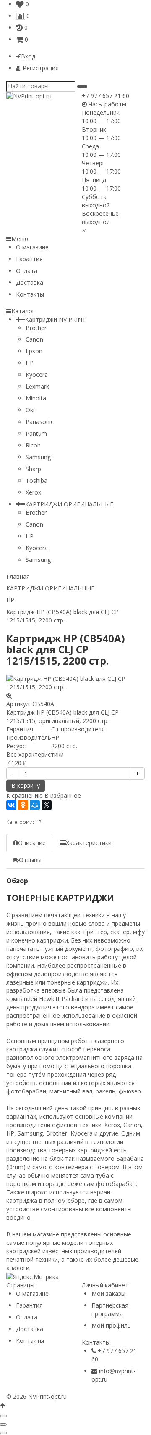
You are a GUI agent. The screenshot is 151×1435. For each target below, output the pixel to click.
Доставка (29, 282)
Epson (34, 351)
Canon (34, 339)
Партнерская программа (109, 1309)
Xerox (33, 492)
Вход (28, 56)
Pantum (36, 433)
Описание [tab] (32, 843)
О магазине (32, 247)
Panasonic (40, 422)
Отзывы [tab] (30, 860)
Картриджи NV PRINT (55, 319)
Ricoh (33, 445)
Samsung (38, 457)
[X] (47, 805)
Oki (30, 410)
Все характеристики (35, 754)
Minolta (36, 398)
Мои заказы (108, 1293)
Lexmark (37, 386)
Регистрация (41, 68)
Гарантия (29, 259)
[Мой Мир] (35, 805)
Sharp (33, 469)
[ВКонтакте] (11, 805)
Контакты (30, 294)
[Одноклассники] (23, 805)
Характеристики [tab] (89, 843)
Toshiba (36, 481)
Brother (36, 328)
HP (30, 363)
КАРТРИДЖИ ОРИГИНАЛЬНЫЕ (69, 504)
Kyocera (37, 375)
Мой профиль (111, 1325)
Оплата (26, 271)
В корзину (25, 785)
